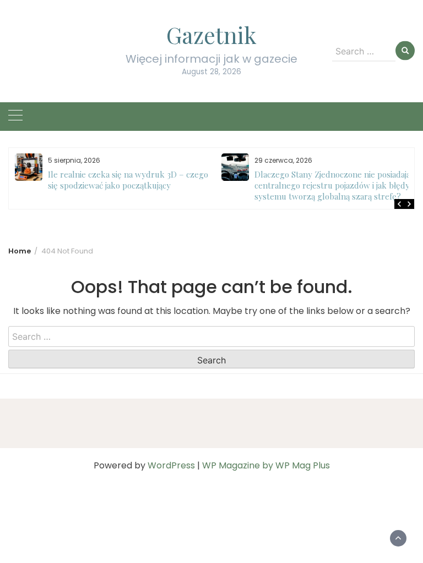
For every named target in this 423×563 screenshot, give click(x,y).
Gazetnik (211, 34)
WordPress (171, 465)
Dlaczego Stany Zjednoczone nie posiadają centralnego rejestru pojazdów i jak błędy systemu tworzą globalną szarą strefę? (240, 185)
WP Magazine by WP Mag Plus (266, 465)
